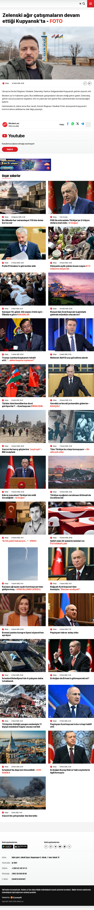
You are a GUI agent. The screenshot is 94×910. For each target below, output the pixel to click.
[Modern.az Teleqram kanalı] (55, 846)
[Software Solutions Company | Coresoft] (16, 897)
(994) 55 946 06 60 (19, 873)
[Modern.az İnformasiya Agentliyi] (11, 836)
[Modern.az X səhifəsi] (69, 846)
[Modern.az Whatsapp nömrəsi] (64, 846)
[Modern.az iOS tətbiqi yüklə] (20, 846)
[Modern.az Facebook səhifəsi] (46, 846)
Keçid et (10, 149)
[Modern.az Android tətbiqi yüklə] (7, 846)
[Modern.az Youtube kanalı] (60, 846)
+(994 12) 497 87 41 (19, 868)
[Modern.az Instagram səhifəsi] (51, 846)
